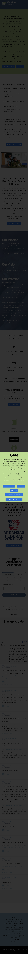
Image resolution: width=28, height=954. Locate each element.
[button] (26, 453)
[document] (14, 477)
